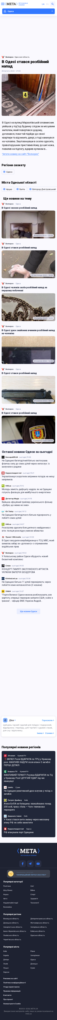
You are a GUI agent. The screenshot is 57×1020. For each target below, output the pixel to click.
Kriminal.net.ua (11, 578)
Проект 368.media (13, 537)
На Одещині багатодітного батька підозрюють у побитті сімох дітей (26, 516)
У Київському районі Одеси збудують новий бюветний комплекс (25, 558)
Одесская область (22, 57)
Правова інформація (11, 991)
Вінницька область (11, 919)
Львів (5, 964)
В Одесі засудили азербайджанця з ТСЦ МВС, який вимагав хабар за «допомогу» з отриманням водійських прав (28, 543)
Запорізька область (38, 927)
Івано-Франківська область (14, 931)
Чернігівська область (12, 940)
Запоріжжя (35, 955)
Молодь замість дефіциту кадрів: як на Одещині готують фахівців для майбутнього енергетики (27, 491)
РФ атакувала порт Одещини (18, 832)
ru (47, 4)
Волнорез (9, 553)
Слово (8, 566)
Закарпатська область (12, 927)
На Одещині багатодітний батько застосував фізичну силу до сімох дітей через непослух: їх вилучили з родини (26, 463)
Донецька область (11, 923)
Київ (26, 800)
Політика (7, 886)
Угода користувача (11, 987)
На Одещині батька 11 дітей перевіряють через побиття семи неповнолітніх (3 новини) (26, 583)
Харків (6, 955)
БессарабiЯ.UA (12, 457)
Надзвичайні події (10, 903)
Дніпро (6, 960)
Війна (32, 890)
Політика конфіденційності (13, 983)
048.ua (8, 486)
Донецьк (34, 964)
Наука (5, 894)
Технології (34, 903)
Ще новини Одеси (28, 611)
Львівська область (11, 935)
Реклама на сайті (10, 979)
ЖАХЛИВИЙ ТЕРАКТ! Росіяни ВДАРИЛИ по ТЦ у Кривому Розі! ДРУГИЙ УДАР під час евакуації (28, 778)
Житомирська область (39, 923)
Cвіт (32, 886)
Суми (17, 787)
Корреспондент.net (14, 473)
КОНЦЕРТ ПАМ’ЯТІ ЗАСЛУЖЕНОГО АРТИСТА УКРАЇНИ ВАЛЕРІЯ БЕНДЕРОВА (25, 571)
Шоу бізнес (7, 890)
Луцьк (6, 968)
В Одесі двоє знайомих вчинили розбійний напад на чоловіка (28, 332)
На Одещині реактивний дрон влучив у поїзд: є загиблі (28, 792)
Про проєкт (8, 999)
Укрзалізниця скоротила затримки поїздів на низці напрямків (28, 478)
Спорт (33, 894)
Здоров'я (34, 899)
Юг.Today (9, 511)
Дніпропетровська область (41, 919)
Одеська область (37, 935)
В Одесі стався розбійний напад (19, 247)
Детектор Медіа (12, 499)
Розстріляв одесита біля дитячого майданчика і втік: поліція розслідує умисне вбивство (26, 529)
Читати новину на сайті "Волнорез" (20, 154)
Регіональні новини (23, 4)
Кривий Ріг (22, 756)
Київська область (37, 931)
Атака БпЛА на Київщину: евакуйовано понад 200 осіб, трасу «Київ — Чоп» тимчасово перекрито (27, 806)
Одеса (18, 204)
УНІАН (8, 591)
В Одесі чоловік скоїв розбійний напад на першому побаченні (24, 289)
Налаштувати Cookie (12, 1004)
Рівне (32, 951)
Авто (5, 899)
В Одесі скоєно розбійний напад (19, 208)
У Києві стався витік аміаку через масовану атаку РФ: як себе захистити (26, 821)
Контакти (7, 995)
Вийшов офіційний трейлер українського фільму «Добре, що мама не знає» (27, 503)
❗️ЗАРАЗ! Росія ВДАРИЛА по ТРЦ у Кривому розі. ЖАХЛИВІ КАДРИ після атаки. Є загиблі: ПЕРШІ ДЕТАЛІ (27, 762)
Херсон (6, 972)
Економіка (7, 907)
